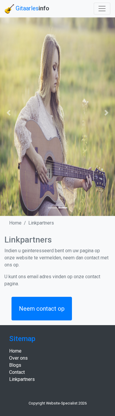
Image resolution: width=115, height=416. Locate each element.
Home (15, 223)
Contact (17, 372)
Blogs (15, 365)
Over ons (18, 358)
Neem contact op (42, 308)
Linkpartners (41, 223)
